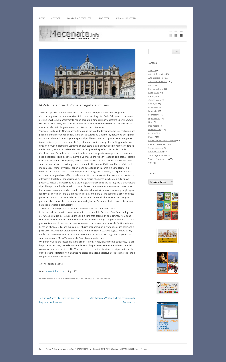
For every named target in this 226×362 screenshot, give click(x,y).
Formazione (153, 114)
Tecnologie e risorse (157, 155)
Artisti (151, 85)
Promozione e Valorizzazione (162, 140)
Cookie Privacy (140, 349)
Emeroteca (153, 107)
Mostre (151, 133)
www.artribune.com (55, 271)
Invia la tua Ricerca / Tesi (79, 18)
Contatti (55, 18)
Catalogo (152, 96)
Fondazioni (153, 111)
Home (42, 18)
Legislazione (154, 118)
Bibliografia (153, 92)
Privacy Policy (45, 349)
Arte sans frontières (157, 81)
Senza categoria (156, 148)
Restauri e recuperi (157, 144)
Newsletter (103, 18)
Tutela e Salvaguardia (158, 159)
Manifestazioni (155, 125)
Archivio (152, 70)
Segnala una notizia (126, 18)
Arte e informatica (156, 74)
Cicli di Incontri (154, 100)
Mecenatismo (154, 129)
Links (150, 122)
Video (151, 162)
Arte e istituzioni (155, 77)
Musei (76, 278)
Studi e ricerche (155, 151)
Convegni (152, 103)
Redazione (105, 278)
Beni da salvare (155, 89)
